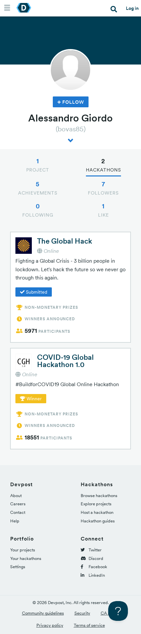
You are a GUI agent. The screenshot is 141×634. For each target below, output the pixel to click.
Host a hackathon (97, 512)
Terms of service (89, 625)
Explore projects (96, 504)
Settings (17, 566)
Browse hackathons (99, 495)
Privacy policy (49, 625)
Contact (17, 512)
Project (37, 165)
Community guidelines (43, 613)
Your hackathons (25, 558)
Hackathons (103, 165)
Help (14, 521)
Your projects (22, 550)
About (16, 495)
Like (103, 210)
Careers (18, 504)
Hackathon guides (98, 521)
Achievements (37, 188)
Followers (103, 188)
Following (37, 210)
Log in (132, 8)
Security (82, 613)
